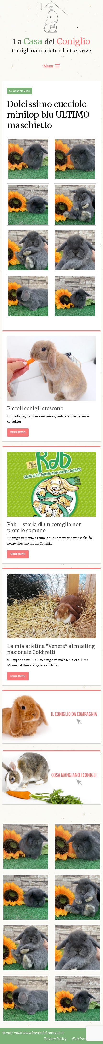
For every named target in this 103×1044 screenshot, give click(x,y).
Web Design (81, 1038)
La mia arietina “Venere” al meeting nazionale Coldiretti (51, 649)
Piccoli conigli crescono (35, 408)
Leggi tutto (17, 432)
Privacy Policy (55, 1038)
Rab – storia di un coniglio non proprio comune (44, 527)
